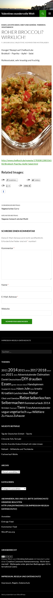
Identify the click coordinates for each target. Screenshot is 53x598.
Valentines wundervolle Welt (17, 13)
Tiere (21, 407)
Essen (4, 25)
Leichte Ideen (13, 25)
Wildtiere (38, 412)
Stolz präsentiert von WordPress (13, 594)
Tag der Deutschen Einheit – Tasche (16, 433)
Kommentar (7, 248)
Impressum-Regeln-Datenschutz (16, 340)
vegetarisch (7, 27)
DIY (24, 378)
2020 (3, 375)
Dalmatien (43, 374)
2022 (16, 375)
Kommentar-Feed (9, 526)
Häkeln (20, 388)
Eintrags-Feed (7, 521)
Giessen (19, 385)
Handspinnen (35, 384)
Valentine (19, 42)
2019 (49, 371)
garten (14, 385)
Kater (32, 389)
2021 (9, 374)
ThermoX (41, 25)
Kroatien (7, 393)
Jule (27, 388)
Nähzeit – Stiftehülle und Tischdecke (17, 449)
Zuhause (19, 415)
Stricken (5, 408)
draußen (35, 379)
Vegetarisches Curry (10, 207)
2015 (21, 370)
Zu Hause (7, 415)
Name (4, 284)
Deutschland (15, 379)
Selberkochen (40, 398)
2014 (13, 369)
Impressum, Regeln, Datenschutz (15, 583)
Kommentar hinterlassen (37, 42)
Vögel (29, 412)
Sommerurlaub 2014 (37, 403)
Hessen (13, 389)
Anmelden (5, 516)
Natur (33, 393)
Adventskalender (27, 374)
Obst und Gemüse (28, 25)
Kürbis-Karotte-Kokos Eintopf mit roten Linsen (22, 444)
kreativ (38, 388)
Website (5, 308)
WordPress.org (8, 532)
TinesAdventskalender (38, 407)
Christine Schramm (25, 559)
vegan (5, 412)
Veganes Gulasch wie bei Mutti (14, 217)
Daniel (4, 379)
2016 (27, 370)
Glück (25, 385)
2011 (4, 370)
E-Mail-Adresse (9, 296)
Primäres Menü (49, 13)
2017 (34, 370)
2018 (42, 370)
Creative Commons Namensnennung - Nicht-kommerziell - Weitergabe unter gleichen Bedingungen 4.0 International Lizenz (26, 564)
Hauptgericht (5, 389)
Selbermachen (12, 402)
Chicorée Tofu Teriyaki (11, 439)
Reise (24, 397)
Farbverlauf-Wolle (9, 454)
